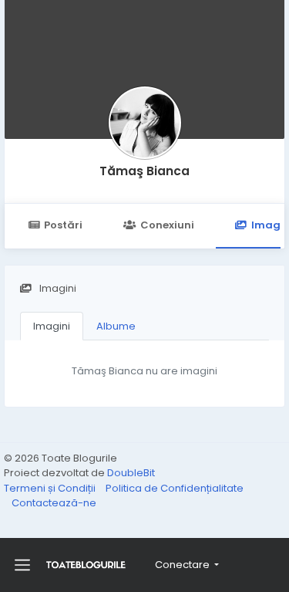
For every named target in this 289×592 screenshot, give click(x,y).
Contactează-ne (54, 503)
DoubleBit (131, 472)
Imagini (51, 326)
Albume (116, 326)
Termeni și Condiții (51, 488)
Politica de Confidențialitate (175, 488)
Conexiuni (167, 225)
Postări (63, 225)
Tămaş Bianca (144, 171)
